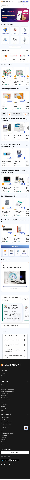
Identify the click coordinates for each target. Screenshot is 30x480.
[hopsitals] (15, 15)
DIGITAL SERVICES (6, 414)
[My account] (25, 5)
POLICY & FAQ (4, 427)
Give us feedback (15, 452)
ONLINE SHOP (4, 381)
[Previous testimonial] (23, 299)
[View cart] (28, 5)
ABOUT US (4, 370)
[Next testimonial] (26, 299)
